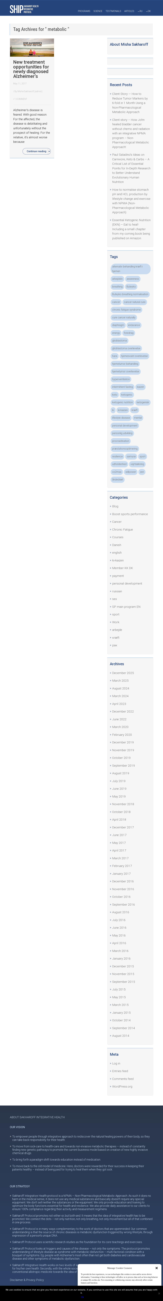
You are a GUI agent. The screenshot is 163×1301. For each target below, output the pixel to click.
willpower (130, 471)
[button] (156, 1268)
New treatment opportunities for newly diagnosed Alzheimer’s (31, 69)
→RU (139, 11)
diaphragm (118, 325)
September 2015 (123, 982)
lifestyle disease (121, 417)
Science (97, 11)
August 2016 (120, 912)
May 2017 (119, 843)
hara (114, 356)
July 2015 (119, 989)
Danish (116, 545)
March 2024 (120, 696)
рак (114, 645)
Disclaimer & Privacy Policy (27, 1280)
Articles (129, 11)
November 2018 (123, 804)
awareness (133, 278)
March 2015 (120, 1005)
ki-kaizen (123, 410)
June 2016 (119, 927)
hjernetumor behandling (125, 363)
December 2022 (123, 711)
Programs (84, 11)
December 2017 (123, 827)
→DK (148, 11)
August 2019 (120, 773)
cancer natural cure (134, 302)
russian (117, 591)
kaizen (140, 386)
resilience (117, 456)
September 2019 (123, 765)
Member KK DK (122, 568)
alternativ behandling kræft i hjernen (127, 269)
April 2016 (119, 943)
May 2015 (119, 997)
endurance (134, 325)
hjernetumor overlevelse (125, 371)
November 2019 (123, 750)
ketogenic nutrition (122, 402)
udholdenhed (119, 464)
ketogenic (126, 394)
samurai (131, 456)
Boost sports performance (130, 514)
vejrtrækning (137, 464)
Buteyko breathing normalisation (130, 294)
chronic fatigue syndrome (126, 309)
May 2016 (119, 935)
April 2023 (119, 704)
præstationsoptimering (125, 448)
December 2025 (123, 673)
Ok (82, 1297)
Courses (117, 537)
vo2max (116, 471)
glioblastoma (119, 340)
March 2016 (120, 951)
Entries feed (120, 1071)
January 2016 (121, 958)
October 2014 (121, 1020)
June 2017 (119, 835)
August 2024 (120, 688)
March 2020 (120, 727)
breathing (117, 286)
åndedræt (117, 479)
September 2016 (123, 904)
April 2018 (119, 819)
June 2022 (119, 719)
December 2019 (123, 742)
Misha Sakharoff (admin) (30, 91)
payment (118, 576)
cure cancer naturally (123, 317)
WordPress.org (122, 1086)
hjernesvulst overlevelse (134, 356)
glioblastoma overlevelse (126, 348)
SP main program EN (126, 607)
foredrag (129, 332)
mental (138, 417)
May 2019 (119, 796)
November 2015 (123, 974)
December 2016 (123, 881)
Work (115, 622)
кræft (115, 637)
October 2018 (121, 812)
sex (114, 599)
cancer (116, 302)
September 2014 (123, 1028)
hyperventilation (121, 379)
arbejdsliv (117, 278)
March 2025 (120, 680)
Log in (116, 1063)
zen (142, 471)
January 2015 (121, 1012)
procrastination (120, 441)
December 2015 (123, 966)
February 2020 (122, 735)
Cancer (117, 522)
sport (142, 456)
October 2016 (121, 897)
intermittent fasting (122, 386)
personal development (124, 425)
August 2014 (120, 1036)
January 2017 (121, 874)
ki (113, 410)
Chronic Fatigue (122, 529)
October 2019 (121, 758)
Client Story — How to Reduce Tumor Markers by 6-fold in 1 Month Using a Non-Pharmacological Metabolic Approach (130, 103)
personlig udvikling (122, 433)
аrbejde (117, 630)
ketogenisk (143, 402)
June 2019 (119, 789)
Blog (115, 506)
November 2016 (123, 889)
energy (116, 332)
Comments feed (123, 1079)
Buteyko (131, 286)
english (117, 552)
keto (114, 394)
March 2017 (120, 858)
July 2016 (119, 920)
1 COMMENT (20, 99)
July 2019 (119, 781)
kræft (135, 410)
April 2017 (119, 850)
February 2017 (122, 866)
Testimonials (113, 11)
